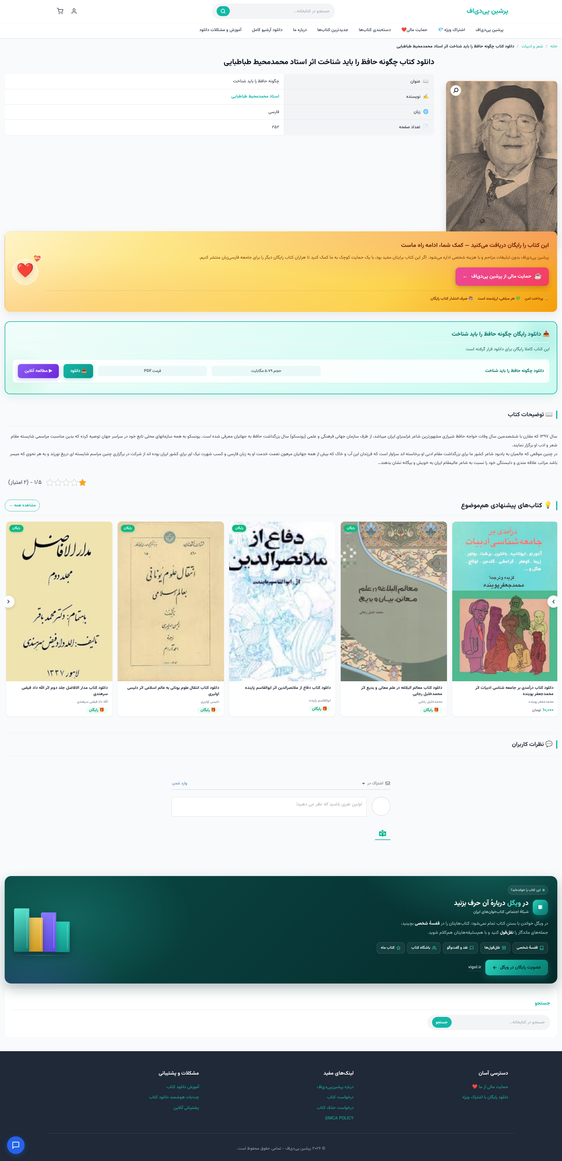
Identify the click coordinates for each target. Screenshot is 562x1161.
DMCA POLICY (339, 1118)
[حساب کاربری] (74, 11)
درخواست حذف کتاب (335, 1107)
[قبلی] (553, 601)
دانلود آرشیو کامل (267, 30)
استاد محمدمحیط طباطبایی (255, 96)
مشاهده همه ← (22, 505)
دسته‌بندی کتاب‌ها (375, 30)
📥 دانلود (78, 371)
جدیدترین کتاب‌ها (332, 30)
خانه (553, 46)
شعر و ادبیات (532, 46)
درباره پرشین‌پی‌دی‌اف (335, 1087)
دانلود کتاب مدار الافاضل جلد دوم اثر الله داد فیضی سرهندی (287, 691)
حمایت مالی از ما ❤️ (490, 1087)
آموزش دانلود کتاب (183, 1087)
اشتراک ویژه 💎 (451, 30)
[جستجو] (223, 11)
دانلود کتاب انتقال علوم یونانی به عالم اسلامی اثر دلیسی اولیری (396, 691)
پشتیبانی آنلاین (186, 1107)
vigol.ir (474, 967)
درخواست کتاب (340, 1097)
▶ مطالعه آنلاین (38, 371)
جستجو (442, 1022)
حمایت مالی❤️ (414, 30)
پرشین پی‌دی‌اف (487, 11)
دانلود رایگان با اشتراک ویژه (485, 1097)
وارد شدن (180, 783)
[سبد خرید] (60, 11)
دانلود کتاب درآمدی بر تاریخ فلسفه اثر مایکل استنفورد (174, 688)
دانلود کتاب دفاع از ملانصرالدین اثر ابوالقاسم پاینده (511, 688)
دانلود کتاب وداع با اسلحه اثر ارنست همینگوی (70, 688)
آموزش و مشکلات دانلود (220, 30)
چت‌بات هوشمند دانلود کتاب (174, 1097)
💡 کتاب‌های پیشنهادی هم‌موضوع (506, 506)
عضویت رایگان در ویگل (520, 967)
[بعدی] (8, 601)
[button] (455, 90)
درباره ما (300, 30)
